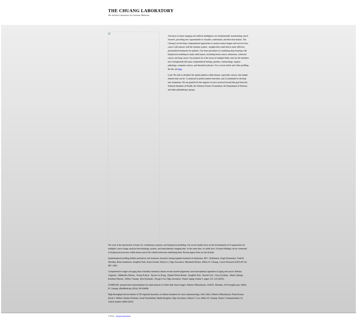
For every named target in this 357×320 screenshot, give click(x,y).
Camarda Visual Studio (123, 316)
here (180, 69)
